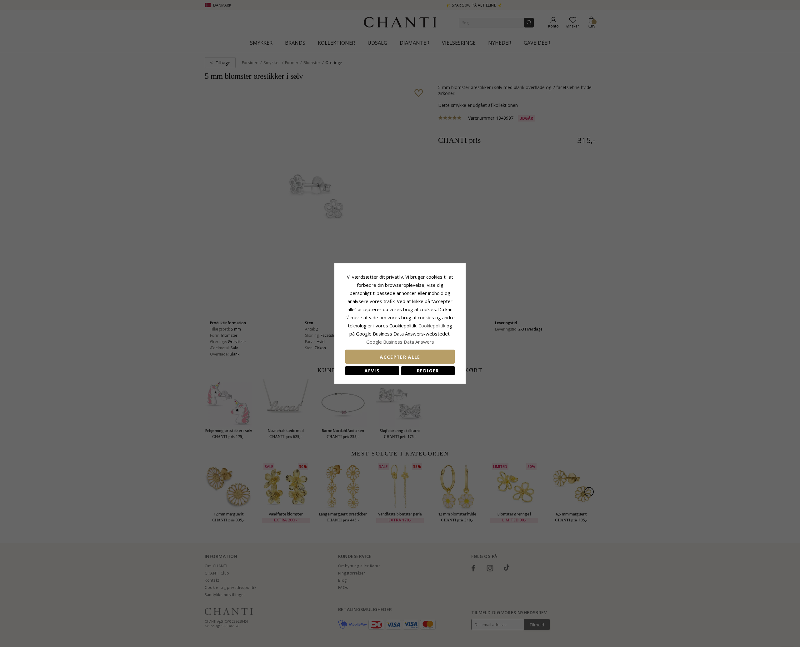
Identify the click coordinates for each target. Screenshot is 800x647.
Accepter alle (400, 357)
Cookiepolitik (431, 325)
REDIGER (428, 370)
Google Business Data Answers (400, 342)
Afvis (372, 370)
